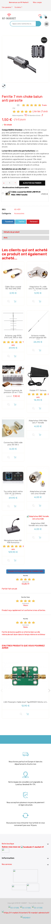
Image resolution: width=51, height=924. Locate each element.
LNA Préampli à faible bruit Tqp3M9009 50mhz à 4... (25, 702)
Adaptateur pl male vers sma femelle (38, 492)
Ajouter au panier (32, 183)
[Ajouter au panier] (15, 301)
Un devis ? (18, 7)
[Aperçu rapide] (8, 301)
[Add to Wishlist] (5, 39)
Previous (2, 690)
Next (48, 690)
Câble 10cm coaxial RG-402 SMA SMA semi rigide (13, 289)
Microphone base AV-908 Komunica (13, 541)
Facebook (9, 222)
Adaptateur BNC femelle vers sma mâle (38, 524)
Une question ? (7, 7)
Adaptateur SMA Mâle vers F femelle (38, 422)
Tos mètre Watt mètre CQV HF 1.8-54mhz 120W (13, 493)
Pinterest (34, 222)
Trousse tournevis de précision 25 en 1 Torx (13, 391)
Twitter (21, 222)
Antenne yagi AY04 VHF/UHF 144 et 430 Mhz (13, 338)
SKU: (4, 209)
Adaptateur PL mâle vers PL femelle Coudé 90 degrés (38, 289)
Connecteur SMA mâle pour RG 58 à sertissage (13, 444)
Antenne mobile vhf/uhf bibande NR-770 (38, 338)
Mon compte (37, 2)
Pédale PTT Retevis (38, 390)
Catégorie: (6, 214)
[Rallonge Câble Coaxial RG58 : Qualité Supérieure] (8, 193)
